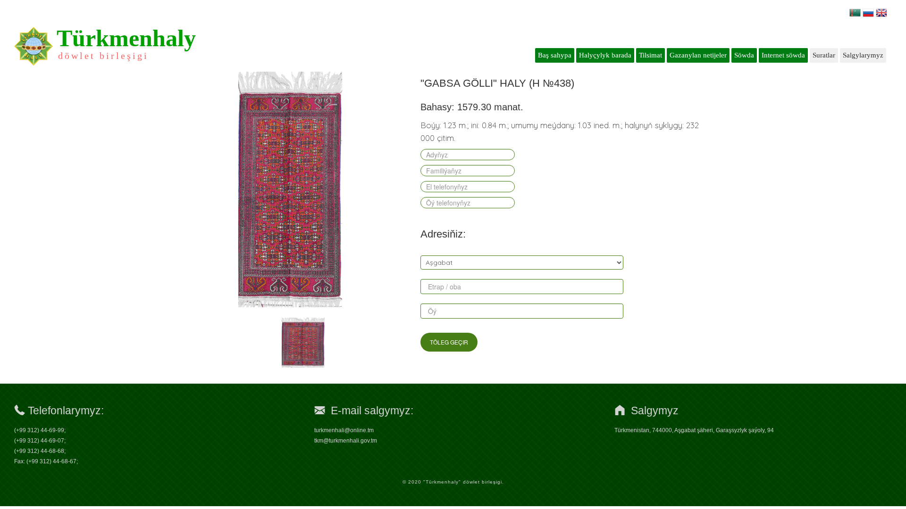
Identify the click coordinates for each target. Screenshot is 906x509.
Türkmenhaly (126, 38)
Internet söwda (783, 55)
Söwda (744, 55)
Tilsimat (650, 55)
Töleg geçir (449, 342)
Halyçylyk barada (605, 55)
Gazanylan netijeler (698, 55)
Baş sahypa (554, 55)
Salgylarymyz (863, 55)
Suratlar (824, 55)
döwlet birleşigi (103, 55)
